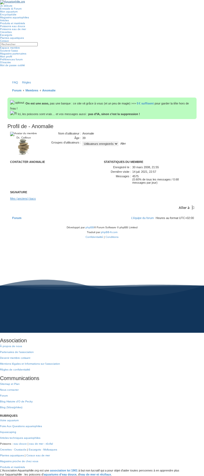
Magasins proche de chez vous (19, 461)
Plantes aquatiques (12, 37)
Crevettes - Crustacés (13, 449)
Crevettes (6, 32)
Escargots (6, 34)
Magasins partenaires (13, 53)
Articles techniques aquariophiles (20, 437)
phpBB (90, 227)
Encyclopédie (8, 14)
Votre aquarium (9, 420)
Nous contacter (9, 389)
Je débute (6, 5)
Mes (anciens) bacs (23, 198)
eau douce (20, 443)
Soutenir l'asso (9, 50)
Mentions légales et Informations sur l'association (30, 363)
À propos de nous (11, 346)
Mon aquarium (9, 11)
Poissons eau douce (12, 26)
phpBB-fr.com (109, 232)
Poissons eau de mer (13, 29)
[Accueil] (12, 2)
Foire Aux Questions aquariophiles (21, 426)
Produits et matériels (12, 23)
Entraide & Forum (11, 8)
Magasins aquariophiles (14, 17)
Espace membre (10, 47)
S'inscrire (5, 62)
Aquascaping (8, 432)
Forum (4, 395)
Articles (4, 20)
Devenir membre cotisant (15, 357)
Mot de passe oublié (12, 65)
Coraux (4, 40)
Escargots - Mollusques (43, 449)
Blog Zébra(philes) (11, 407)
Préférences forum (11, 59)
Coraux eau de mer (38, 455)
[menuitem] (14, 82)
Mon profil (6, 56)
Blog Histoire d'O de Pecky (16, 401)
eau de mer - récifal (41, 443)
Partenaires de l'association (17, 352)
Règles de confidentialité (15, 369)
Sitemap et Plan (10, 383)
